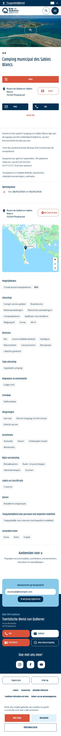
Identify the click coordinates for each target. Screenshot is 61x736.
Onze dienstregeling (46, 642)
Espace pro (16, 680)
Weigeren (44, 718)
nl (52, 3)
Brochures (13, 642)
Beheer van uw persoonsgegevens (43, 696)
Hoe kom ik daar (50, 213)
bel (45, 106)
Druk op (45, 680)
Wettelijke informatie (40, 690)
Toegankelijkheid (13, 3)
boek (31, 79)
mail (15, 106)
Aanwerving (25, 690)
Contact (41, 633)
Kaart (50, 91)
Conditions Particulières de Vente (17, 696)
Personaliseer (30, 727)
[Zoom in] (55, 259)
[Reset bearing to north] (55, 268)
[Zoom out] (55, 264)
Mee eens (17, 718)
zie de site (30, 115)
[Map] (30, 248)
